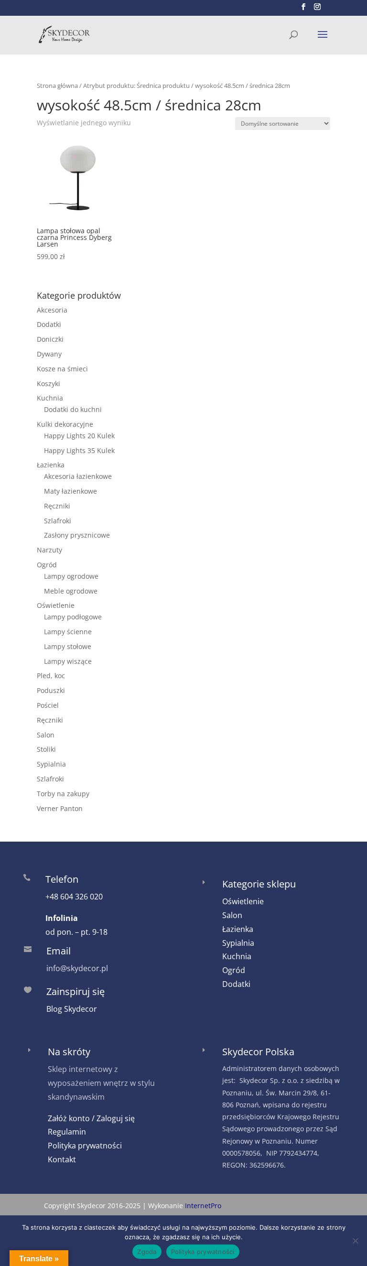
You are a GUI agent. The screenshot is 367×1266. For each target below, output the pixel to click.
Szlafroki (57, 520)
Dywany (49, 353)
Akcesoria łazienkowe (78, 476)
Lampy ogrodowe (71, 576)
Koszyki (48, 383)
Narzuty (49, 549)
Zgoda (146, 1251)
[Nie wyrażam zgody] (355, 1240)
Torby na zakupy (63, 793)
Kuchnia (50, 397)
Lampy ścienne (68, 631)
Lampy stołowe (67, 646)
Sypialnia (51, 763)
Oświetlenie (56, 605)
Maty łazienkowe (70, 491)
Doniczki (50, 339)
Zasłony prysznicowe (77, 535)
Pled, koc (51, 675)
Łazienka (51, 464)
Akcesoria (52, 309)
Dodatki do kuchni (73, 409)
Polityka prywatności (85, 1145)
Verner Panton (60, 808)
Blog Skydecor (71, 1009)
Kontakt (62, 1159)
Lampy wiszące (68, 661)
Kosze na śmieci (62, 368)
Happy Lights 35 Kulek (79, 450)
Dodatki (49, 324)
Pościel (48, 705)
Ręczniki (57, 505)
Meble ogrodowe (70, 590)
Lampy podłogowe (73, 616)
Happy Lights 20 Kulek (79, 435)
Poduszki (51, 690)
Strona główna (57, 85)
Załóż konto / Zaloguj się (91, 1118)
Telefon (61, 879)
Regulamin (67, 1131)
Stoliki (46, 749)
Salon (45, 734)
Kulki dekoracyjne (65, 424)
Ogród (47, 564)
